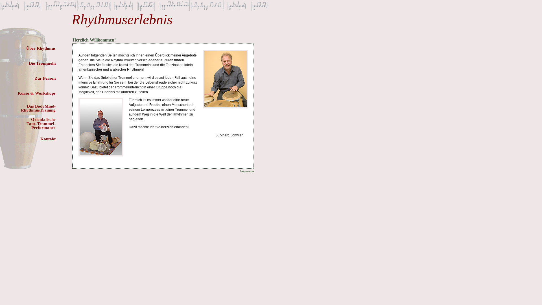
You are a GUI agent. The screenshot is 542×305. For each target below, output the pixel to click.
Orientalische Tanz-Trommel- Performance (41, 123)
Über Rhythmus (41, 48)
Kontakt (48, 139)
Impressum (247, 171)
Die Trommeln (42, 63)
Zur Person (45, 78)
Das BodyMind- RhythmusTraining (38, 108)
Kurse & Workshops (37, 93)
